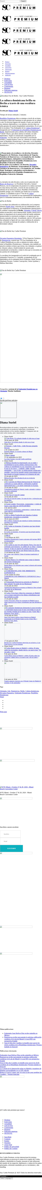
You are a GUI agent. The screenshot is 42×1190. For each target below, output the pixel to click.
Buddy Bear (10, 206)
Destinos (7, 1120)
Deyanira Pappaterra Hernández (11, 238)
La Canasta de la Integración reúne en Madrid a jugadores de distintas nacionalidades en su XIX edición (20, 1069)
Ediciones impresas (10, 1131)
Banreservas (6, 240)
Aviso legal (8, 1145)
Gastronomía (8, 1128)
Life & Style (8, 1126)
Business (7, 1129)
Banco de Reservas (6, 184)
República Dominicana (8, 118)
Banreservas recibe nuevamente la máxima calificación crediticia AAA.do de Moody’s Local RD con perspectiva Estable (22, 1039)
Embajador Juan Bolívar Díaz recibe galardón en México (19, 1055)
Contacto (7, 1139)
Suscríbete (7, 1137)
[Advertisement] (21, 905)
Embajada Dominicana (22, 693)
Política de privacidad (11, 1147)
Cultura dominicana (32, 691)
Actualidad (8, 1124)
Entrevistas (8, 1122)
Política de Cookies (10, 1148)
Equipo (6, 1141)
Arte (8, 691)
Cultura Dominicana (32, 128)
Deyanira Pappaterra (7, 693)
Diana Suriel (13, 111)
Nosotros (7, 1143)
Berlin (22, 691)
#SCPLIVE (8, 1133)
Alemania (3, 691)
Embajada (3, 137)
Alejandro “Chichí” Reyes (33, 210)
